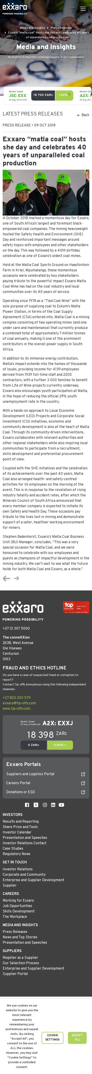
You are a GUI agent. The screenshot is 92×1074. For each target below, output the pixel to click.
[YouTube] (61, 805)
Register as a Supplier (20, 958)
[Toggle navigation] (83, 8)
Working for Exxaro (18, 900)
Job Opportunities (17, 906)
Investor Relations (18, 869)
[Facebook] (27, 805)
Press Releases (15, 932)
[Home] (15, 9)
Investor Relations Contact (24, 843)
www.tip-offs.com (16, 709)
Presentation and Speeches (25, 838)
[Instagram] (45, 805)
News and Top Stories (20, 937)
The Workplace (15, 917)
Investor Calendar (17, 832)
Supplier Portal (15, 974)
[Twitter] (36, 805)
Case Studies (13, 849)
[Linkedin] (53, 805)
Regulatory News (16, 854)
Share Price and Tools (20, 827)
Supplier (10, 885)
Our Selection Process (21, 963)
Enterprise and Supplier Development (33, 880)
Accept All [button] (77, 1038)
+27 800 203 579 (16, 698)
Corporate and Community (24, 875)
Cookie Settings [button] (52, 1038)
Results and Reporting (21, 822)
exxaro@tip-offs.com (19, 703)
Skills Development (19, 911)
